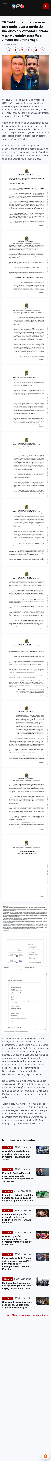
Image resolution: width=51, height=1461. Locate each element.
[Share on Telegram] (35, 50)
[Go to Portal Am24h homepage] (18, 6)
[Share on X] (22, 50)
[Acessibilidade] (45, 1456)
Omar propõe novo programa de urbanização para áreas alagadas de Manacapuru (17, 1305)
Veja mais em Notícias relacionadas (26, 1315)
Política (7, 1147)
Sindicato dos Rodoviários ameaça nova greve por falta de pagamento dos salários (16, 1286)
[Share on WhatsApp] (8, 50)
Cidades (8, 1191)
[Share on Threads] (42, 50)
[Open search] (46, 6)
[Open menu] (5, 6)
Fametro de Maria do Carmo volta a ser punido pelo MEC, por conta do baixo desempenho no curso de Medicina (17, 1263)
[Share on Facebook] (15, 50)
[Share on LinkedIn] (29, 50)
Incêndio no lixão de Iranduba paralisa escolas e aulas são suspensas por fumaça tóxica (17, 1198)
